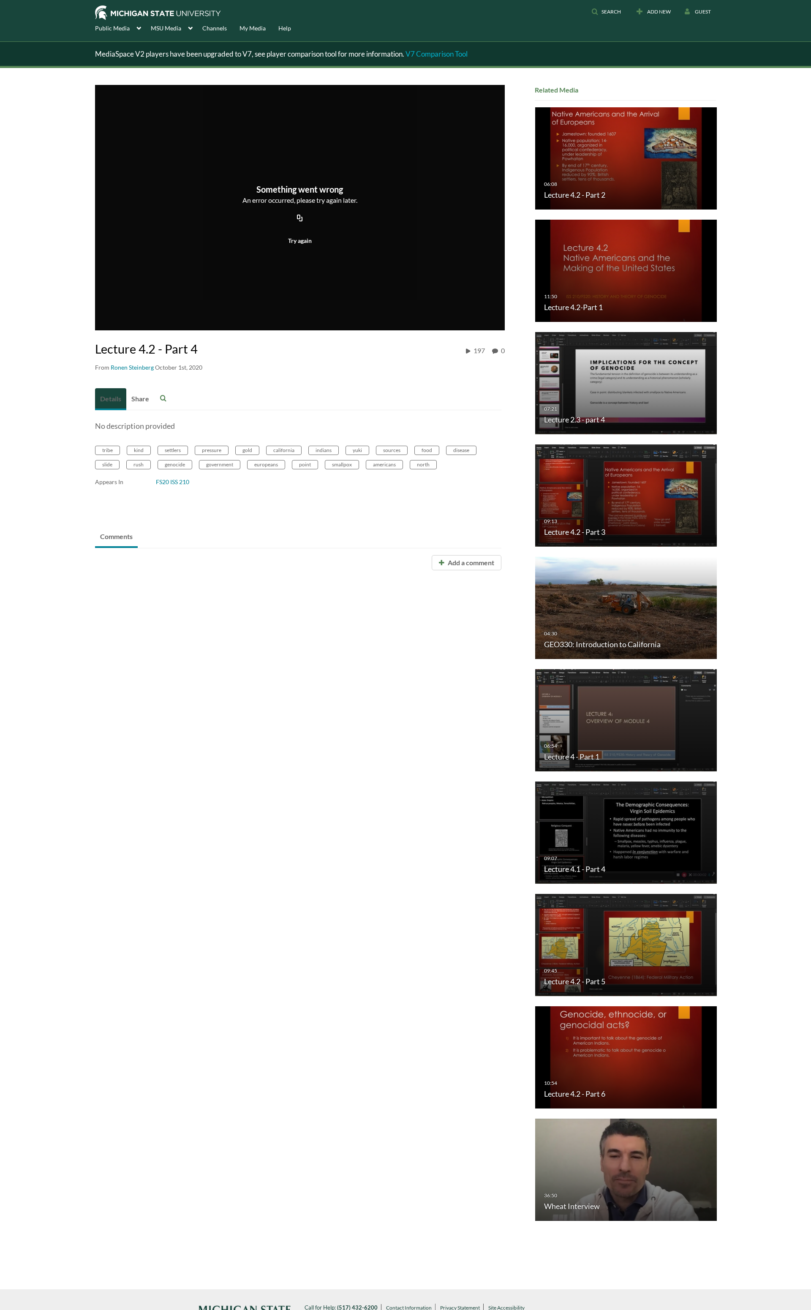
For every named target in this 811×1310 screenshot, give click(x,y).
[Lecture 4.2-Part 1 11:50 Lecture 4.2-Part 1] (626, 270)
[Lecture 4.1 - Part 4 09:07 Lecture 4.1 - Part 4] (626, 832)
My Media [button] (252, 28)
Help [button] (284, 28)
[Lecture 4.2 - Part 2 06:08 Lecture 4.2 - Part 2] (626, 158)
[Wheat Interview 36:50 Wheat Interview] (626, 1169)
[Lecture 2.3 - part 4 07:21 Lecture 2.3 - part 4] (626, 382)
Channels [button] (214, 28)
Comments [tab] (116, 536)
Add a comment (470, 562)
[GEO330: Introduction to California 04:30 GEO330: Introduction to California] (626, 607)
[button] (606, 11)
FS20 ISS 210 (172, 481)
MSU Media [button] (166, 28)
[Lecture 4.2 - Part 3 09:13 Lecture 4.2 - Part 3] (626, 495)
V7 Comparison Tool (437, 53)
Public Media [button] (112, 28)
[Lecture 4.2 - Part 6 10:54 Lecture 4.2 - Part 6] (626, 1057)
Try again (300, 240)
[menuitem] (123, 27)
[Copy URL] (300, 218)
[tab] (110, 399)
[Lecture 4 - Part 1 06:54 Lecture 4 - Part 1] (626, 719)
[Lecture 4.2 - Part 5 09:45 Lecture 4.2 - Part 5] (626, 944)
